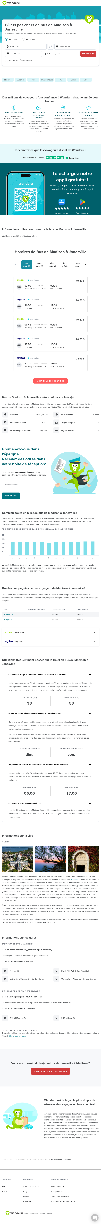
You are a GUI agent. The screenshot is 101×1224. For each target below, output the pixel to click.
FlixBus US (8, 614)
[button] (97, 3)
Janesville (44, 1159)
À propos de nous (31, 1186)
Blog (25, 1191)
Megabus (8, 619)
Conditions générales (60, 1196)
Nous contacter (57, 1186)
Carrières (27, 1201)
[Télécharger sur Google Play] (82, 202)
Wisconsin (75, 879)
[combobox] (25, 46)
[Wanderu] (10, 3)
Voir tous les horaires (50, 381)
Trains (4, 1191)
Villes (73, 80)
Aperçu (20, 80)
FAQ (60, 80)
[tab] (13, 41)
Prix (33, 80)
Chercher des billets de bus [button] (50, 1071)
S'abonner (11, 496)
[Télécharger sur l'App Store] (61, 202)
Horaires (7, 80)
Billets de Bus (7, 1159)
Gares (86, 80)
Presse (26, 1196)
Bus (3, 1186)
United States (21, 1159)
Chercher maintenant (18, 1036)
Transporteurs (47, 80)
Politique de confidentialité (63, 1201)
